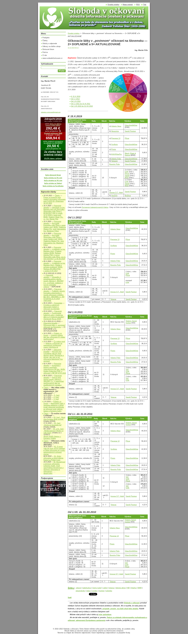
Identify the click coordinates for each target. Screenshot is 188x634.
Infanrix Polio (116, 159)
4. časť (56, 397)
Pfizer (127, 138)
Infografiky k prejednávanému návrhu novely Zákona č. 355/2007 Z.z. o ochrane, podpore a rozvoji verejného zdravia (53, 282)
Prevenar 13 (115, 138)
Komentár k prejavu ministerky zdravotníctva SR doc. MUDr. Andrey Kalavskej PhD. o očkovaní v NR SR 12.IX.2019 (54, 369)
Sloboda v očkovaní (132, 603)
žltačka (133, 588)
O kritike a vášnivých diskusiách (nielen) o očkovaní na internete (51, 307)
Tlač (144, 4)
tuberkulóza (86, 588)
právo (89, 591)
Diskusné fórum (48, 49)
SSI (127, 369)
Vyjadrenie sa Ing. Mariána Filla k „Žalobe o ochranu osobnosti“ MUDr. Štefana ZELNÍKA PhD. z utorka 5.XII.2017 (54, 267)
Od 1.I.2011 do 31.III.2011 (80, 104)
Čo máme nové (59, 341)
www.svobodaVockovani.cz (52, 58)
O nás (44, 55)
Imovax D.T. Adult (116, 192)
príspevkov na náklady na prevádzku (53, 142)
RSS (138, 4)
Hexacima (115, 131)
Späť (70, 598)
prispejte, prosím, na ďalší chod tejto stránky (120, 609)
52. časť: (52, 424)
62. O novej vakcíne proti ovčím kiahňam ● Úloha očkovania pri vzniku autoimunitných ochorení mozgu (54, 450)
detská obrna (120, 588)
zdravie (78, 588)
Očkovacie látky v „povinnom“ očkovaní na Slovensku (54, 326)
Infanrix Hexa (116, 126)
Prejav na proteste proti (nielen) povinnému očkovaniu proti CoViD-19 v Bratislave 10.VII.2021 (54, 200)
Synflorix (114, 144)
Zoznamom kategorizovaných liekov (95, 207)
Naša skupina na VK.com (53, 180)
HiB (128, 588)
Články (45, 41)
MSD (127, 177)
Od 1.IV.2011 (76, 101)
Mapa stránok (128, 4)
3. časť (56, 399)
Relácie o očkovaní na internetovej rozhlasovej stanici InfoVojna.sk (52, 345)
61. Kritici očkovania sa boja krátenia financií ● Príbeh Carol (53, 458)
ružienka (109, 591)
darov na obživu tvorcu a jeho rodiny (53, 124)
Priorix (113, 149)
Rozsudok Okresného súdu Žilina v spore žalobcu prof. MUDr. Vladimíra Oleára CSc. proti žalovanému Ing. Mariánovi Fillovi (53, 240)
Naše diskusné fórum (53, 175)
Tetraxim (114, 161)
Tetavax (113, 299)
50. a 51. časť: (53, 431)
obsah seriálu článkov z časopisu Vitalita (52, 437)
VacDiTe (114, 196)
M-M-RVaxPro (116, 154)
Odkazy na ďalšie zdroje (51, 46)
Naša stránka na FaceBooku (53, 186)
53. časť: (54, 418)
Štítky (71, 588)
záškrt (105, 588)
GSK (126, 172)
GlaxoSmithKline (131, 125)
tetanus (111, 588)
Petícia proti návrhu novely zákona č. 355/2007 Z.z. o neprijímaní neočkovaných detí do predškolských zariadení (53, 381)
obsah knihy (47, 473)
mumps (101, 591)
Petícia (45, 52)
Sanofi (127, 175)
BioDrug (128, 196)
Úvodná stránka (73, 33)
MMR (140, 588)
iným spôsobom (104, 614)
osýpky (94, 591)
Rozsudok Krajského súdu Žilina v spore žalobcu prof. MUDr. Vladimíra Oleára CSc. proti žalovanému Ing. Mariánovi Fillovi (54, 227)
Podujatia (45, 38)
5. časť (56, 395)
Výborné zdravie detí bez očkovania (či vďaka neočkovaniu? (54, 337)
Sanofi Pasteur (130, 131)
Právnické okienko (48, 276)
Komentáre (58, 303)
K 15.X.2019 (75, 96)
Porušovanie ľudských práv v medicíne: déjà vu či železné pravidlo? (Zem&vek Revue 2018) (53, 316)
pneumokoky (80, 591)
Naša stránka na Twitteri (53, 183)
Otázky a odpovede (49, 43)
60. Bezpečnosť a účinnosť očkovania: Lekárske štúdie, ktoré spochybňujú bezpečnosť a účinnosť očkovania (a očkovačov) (54, 466)
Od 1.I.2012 (75, 99)
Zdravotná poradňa (50, 323)
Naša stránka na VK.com (53, 178)
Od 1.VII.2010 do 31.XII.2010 (82, 106)
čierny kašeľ (97, 588)
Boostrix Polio (114, 164)
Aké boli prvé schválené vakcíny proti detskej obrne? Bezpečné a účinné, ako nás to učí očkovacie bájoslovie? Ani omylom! (53, 356)
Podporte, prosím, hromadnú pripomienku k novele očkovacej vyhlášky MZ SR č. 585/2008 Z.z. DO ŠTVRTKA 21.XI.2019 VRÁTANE (54, 296)
